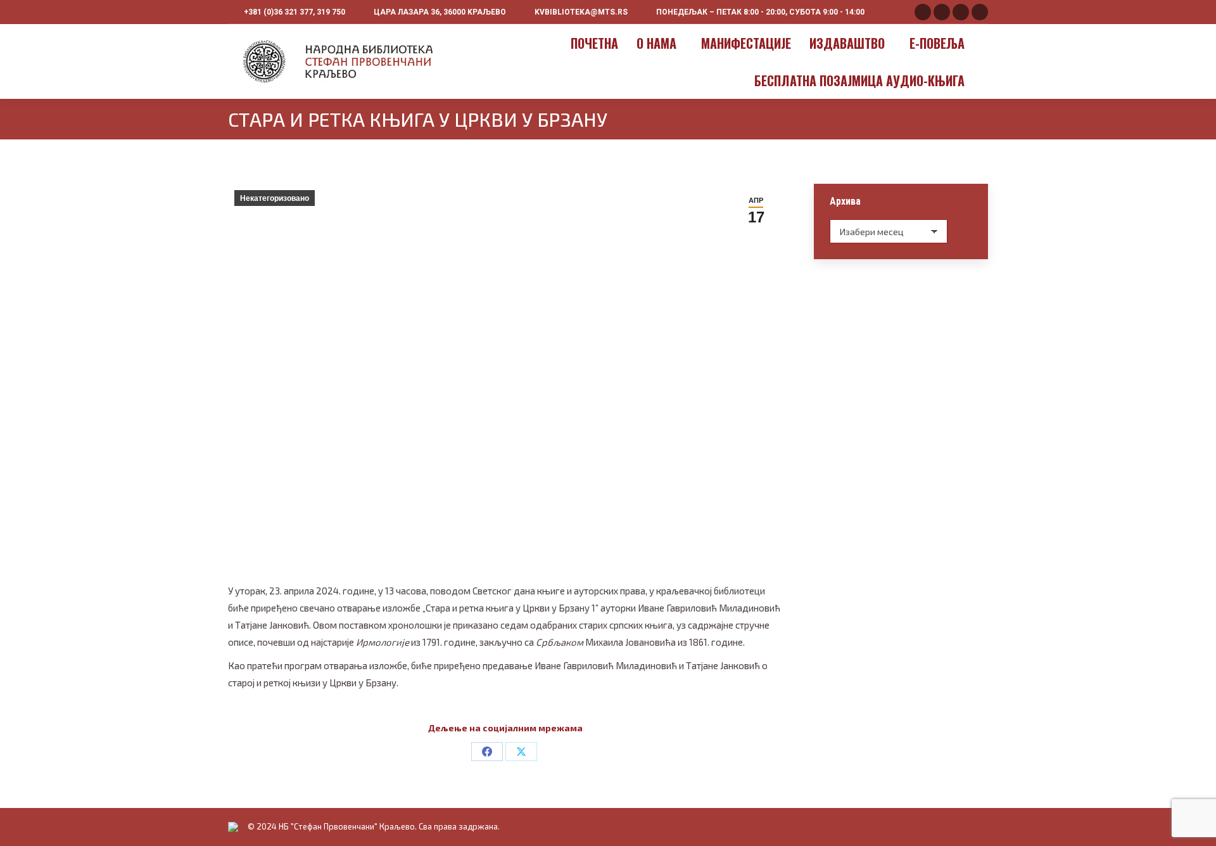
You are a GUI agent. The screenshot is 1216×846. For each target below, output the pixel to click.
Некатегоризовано (274, 198)
